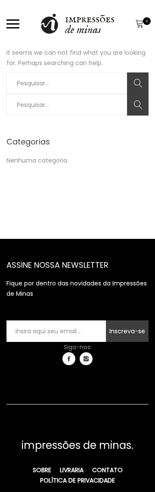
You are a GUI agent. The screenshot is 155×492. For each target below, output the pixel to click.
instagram (86, 358)
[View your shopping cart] (139, 24)
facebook (68, 358)
